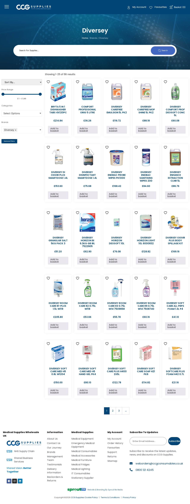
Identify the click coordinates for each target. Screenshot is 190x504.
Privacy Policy (129, 497)
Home (85, 38)
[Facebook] (9, 481)
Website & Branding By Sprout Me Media (105, 489)
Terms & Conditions (110, 497)
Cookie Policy (91, 497)
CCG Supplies (77, 497)
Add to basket (54, 130)
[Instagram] (14, 481)
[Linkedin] (20, 481)
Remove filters (9, 141)
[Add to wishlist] (48, 82)
